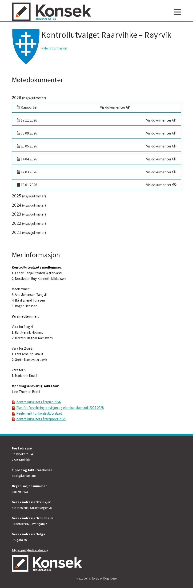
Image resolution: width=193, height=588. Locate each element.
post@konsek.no (24, 476)
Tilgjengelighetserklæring (30, 550)
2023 (29, 214)
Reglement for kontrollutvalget (39, 413)
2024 (29, 205)
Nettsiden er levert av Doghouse (96, 578)
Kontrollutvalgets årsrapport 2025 (41, 419)
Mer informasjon (55, 48)
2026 (29, 97)
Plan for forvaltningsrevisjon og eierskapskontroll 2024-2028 (60, 407)
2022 (29, 223)
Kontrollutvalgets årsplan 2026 (38, 402)
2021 (29, 232)
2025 (29, 196)
